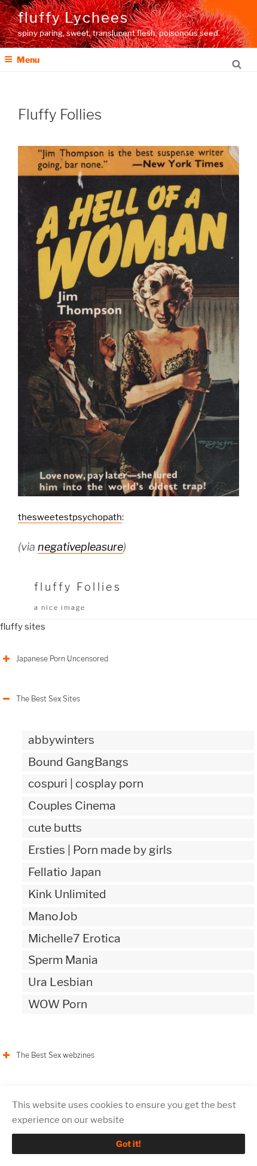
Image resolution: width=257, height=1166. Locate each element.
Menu (28, 59)
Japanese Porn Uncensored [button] (62, 658)
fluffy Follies (77, 587)
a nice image (59, 607)
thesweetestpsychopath (70, 517)
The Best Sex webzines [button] (55, 1055)
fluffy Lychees (73, 17)
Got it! (128, 1143)
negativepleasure (80, 547)
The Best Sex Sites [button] (48, 698)
